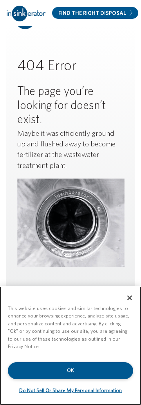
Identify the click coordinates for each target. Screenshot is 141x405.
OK (70, 370)
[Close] (129, 297)
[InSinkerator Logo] (26, 13)
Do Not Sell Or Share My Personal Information (70, 390)
